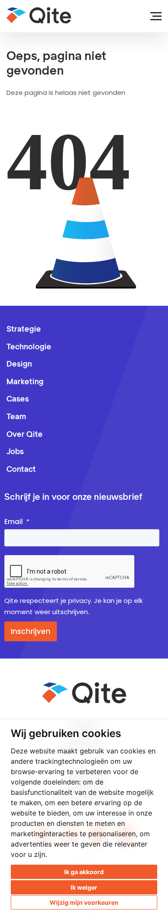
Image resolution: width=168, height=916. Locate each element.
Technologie (28, 347)
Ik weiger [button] (84, 887)
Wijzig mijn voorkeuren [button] (84, 902)
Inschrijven (30, 631)
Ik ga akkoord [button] (84, 871)
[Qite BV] (38, 15)
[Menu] (152, 16)
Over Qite (24, 435)
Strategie (23, 329)
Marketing (25, 382)
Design (19, 364)
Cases (17, 399)
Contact (21, 470)
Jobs (15, 452)
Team (16, 417)
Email (13, 522)
